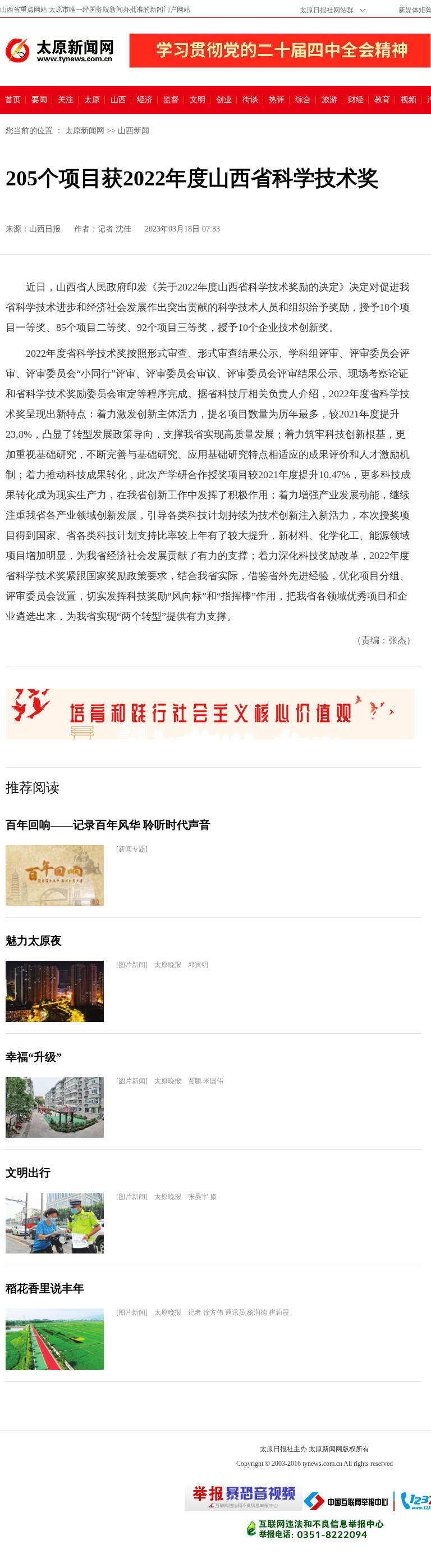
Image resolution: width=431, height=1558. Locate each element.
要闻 (39, 100)
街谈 (250, 100)
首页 (13, 100)
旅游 (329, 100)
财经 (356, 100)
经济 (145, 100)
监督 (171, 100)
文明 (197, 100)
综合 (303, 100)
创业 (224, 100)
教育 (382, 100)
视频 (408, 100)
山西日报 (45, 229)
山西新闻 (133, 130)
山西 (118, 100)
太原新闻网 (84, 130)
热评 (277, 100)
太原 (92, 100)
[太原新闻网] (59, 50)
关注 (66, 100)
